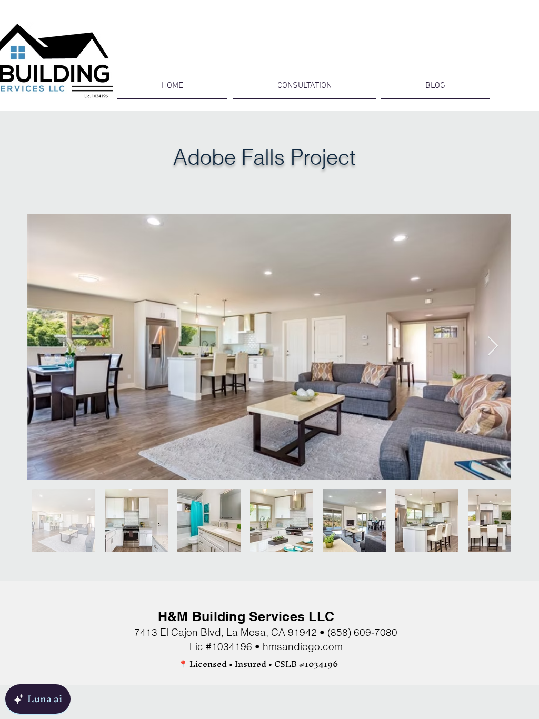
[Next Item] (493, 346)
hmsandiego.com (303, 646)
